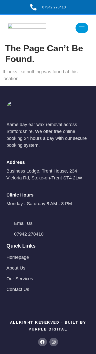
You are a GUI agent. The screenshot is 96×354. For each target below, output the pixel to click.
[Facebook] (42, 342)
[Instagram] (53, 342)
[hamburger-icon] (82, 28)
